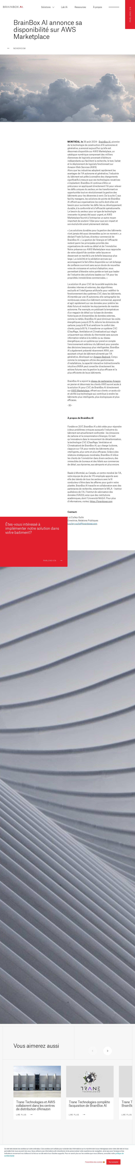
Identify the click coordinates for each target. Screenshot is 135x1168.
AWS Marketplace (80, 390)
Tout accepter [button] (113, 1162)
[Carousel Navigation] (100, 1051)
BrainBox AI (105, 141)
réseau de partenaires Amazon (105, 380)
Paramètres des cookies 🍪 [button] (95, 1162)
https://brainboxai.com (101, 501)
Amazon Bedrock (101, 356)
